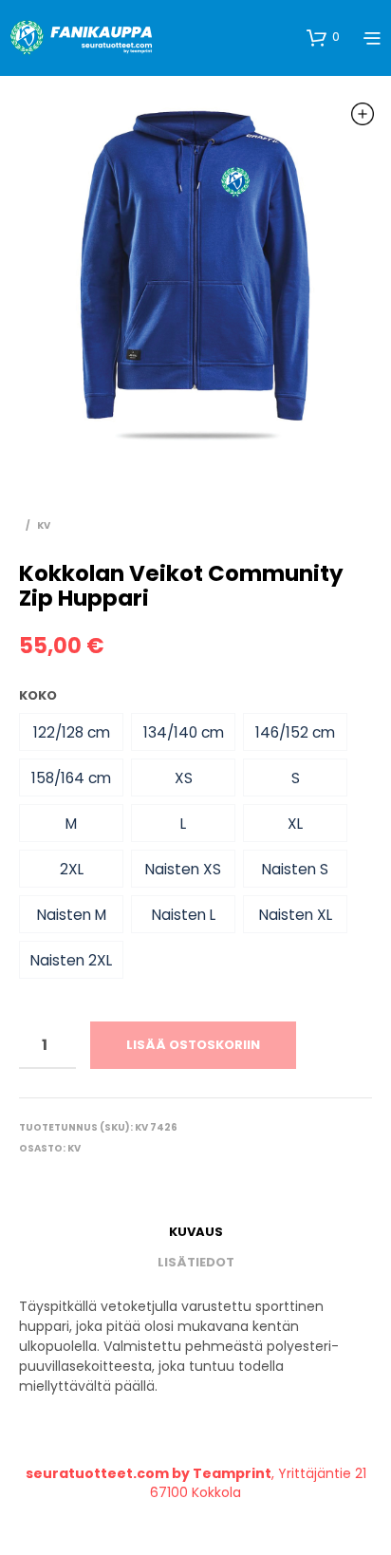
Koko (38, 695)
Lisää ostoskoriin (193, 1045)
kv (43, 525)
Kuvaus (196, 1232)
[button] (71, 732)
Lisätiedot (196, 1262)
